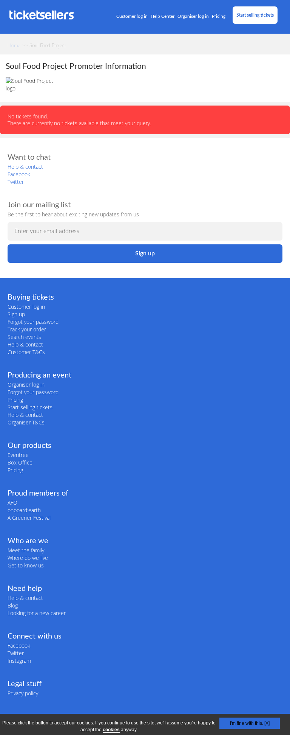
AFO (12, 502)
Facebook (19, 174)
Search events (24, 336)
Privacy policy (23, 693)
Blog (13, 605)
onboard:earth (24, 510)
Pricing (218, 16)
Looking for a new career (37, 613)
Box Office (20, 462)
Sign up (16, 314)
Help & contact (25, 166)
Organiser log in (193, 16)
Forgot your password (33, 321)
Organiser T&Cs (26, 422)
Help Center (162, 16)
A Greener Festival (29, 517)
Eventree (18, 454)
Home (14, 46)
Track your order (27, 329)
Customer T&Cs (26, 352)
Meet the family (26, 550)
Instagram (19, 660)
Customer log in (132, 16)
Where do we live (28, 557)
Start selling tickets (255, 15)
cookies (111, 729)
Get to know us (26, 565)
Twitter (16, 181)
